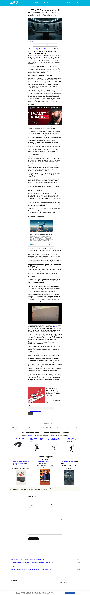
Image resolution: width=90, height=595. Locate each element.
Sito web (29, 531)
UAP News (38, 41)
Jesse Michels (55, 326)
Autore (16, 429)
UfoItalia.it (33, 41)
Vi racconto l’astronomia (43, 461)
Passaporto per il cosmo (67, 461)
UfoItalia (13, 580)
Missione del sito (24, 429)
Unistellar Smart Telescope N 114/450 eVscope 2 (72, 439)
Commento (30, 507)
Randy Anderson (48, 419)
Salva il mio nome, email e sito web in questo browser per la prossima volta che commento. (44, 535)
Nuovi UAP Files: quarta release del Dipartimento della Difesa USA (27, 559)
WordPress (78, 590)
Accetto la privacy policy (35, 411)
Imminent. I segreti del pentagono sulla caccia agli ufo (21, 462)
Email (29, 405)
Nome (29, 521)
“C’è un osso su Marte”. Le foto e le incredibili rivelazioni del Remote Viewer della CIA (31, 562)
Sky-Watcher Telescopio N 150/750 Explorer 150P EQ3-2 (36, 439)
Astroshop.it (30, 435)
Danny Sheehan (32, 419)
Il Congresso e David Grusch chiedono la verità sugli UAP (24, 566)
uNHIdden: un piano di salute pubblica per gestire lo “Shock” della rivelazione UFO (31, 569)
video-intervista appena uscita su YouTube (41, 48)
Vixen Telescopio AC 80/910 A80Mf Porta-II (54, 438)
